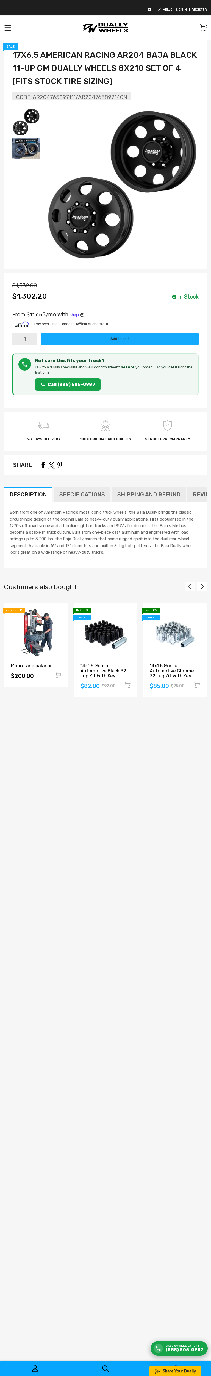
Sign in (181, 9)
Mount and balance (32, 665)
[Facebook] (43, 465)
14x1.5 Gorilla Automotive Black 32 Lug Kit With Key (103, 670)
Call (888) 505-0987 (71, 384)
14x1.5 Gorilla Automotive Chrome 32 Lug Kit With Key (172, 670)
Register (199, 9)
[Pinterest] (59, 465)
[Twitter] (51, 465)
